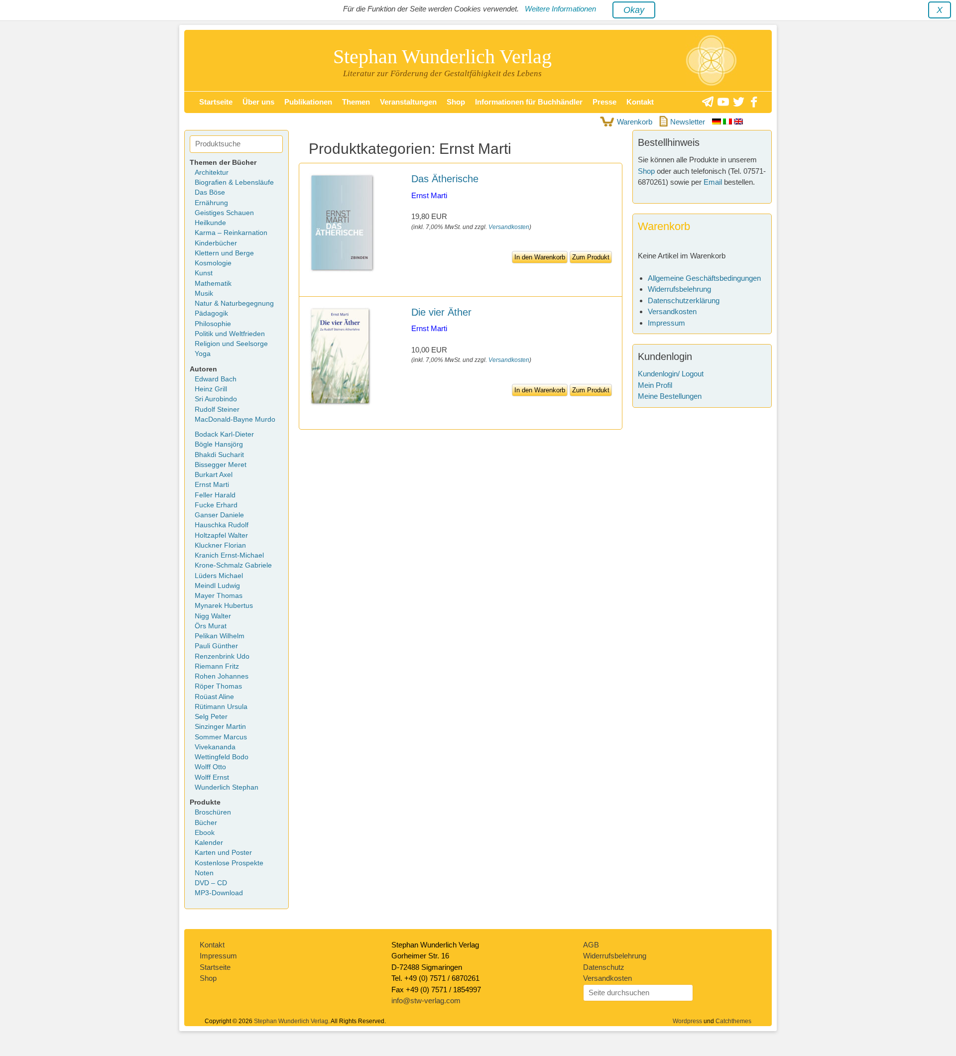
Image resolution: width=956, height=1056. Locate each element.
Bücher (206, 822)
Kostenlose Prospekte (229, 863)
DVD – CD (211, 883)
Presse (604, 102)
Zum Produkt (590, 257)
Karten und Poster (223, 852)
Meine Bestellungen (670, 396)
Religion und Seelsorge (231, 344)
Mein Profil (655, 385)
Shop (456, 102)
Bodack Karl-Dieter (224, 434)
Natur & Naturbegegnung (234, 303)
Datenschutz (603, 967)
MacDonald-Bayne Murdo (235, 419)
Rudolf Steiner (217, 409)
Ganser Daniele (219, 515)
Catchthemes (733, 1021)
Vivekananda (215, 747)
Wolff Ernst (212, 777)
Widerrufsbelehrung (679, 289)
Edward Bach (216, 379)
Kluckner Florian (220, 545)
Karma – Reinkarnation (231, 232)
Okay (634, 10)
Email (713, 182)
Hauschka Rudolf (221, 525)
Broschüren (213, 812)
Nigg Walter (213, 616)
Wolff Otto (210, 767)
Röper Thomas (218, 686)
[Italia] (728, 121)
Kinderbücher (216, 243)
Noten (204, 873)
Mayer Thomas (218, 595)
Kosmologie (213, 263)
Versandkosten (508, 227)
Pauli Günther (216, 646)
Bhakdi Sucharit (219, 455)
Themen (356, 102)
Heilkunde (210, 223)
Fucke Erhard (216, 505)
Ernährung (211, 203)
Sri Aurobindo (216, 399)
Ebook (205, 832)
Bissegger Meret (220, 465)
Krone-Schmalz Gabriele (233, 565)
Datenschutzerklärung (683, 300)
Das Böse (210, 192)
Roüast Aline (214, 697)
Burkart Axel (214, 474)
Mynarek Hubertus (224, 605)
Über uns (258, 102)
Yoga (203, 353)
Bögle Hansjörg (219, 444)
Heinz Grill (211, 389)
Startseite (216, 102)
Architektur (212, 172)
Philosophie (213, 324)
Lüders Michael (219, 576)
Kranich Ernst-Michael (229, 555)
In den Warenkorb (539, 257)
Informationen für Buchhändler (529, 102)
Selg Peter (211, 716)
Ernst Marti (429, 195)
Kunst (204, 273)
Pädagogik (211, 313)
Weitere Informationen (560, 8)
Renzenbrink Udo (222, 656)
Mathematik (213, 283)
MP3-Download (219, 893)
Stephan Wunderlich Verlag (442, 56)
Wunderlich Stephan (226, 787)
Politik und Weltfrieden (230, 334)
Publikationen (308, 102)
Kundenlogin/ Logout (671, 373)
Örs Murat (211, 626)
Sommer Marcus (221, 737)
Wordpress (687, 1021)
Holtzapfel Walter (221, 535)
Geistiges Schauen (224, 213)
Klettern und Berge (224, 253)
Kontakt (640, 102)
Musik (204, 293)
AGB (591, 944)
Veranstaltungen (408, 102)
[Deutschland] (717, 121)
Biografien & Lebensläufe (234, 182)
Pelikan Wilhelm (219, 636)
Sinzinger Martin (220, 726)
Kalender (209, 842)
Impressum (666, 323)
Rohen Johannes (221, 676)
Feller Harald (215, 495)
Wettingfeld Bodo (221, 757)
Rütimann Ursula (221, 706)
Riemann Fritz (217, 666)
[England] (738, 121)
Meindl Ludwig (217, 585)
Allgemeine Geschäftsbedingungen (704, 278)
